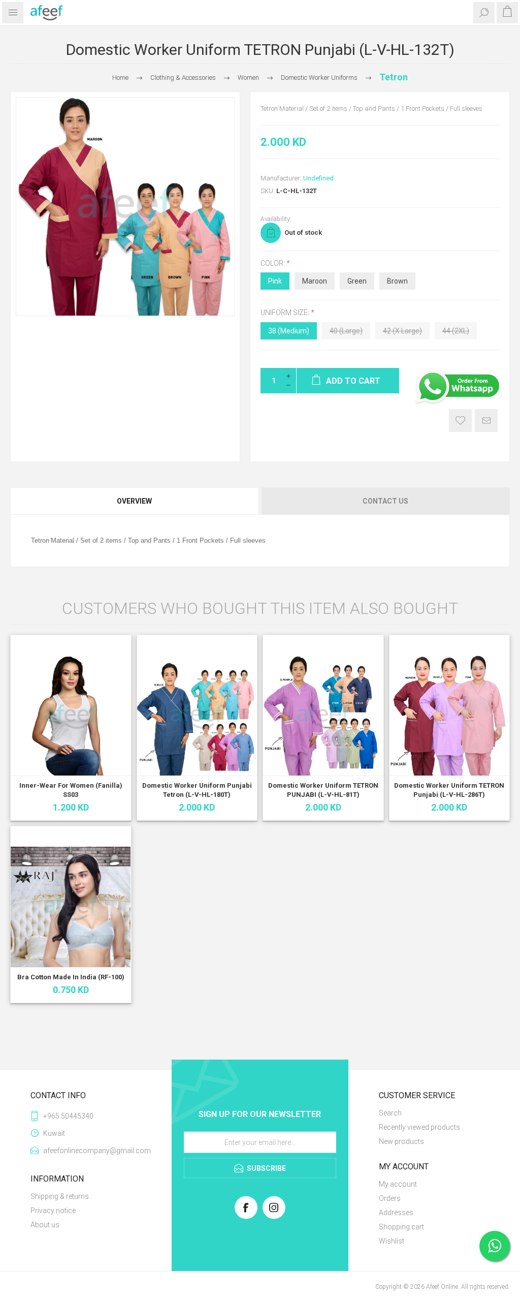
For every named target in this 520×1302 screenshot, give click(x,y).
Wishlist (391, 1241)
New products (401, 1141)
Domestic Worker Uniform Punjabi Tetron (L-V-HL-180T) (197, 790)
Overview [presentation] (134, 501)
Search (390, 1113)
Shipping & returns (59, 1196)
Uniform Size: (286, 313)
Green (357, 281)
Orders (390, 1198)
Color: (273, 263)
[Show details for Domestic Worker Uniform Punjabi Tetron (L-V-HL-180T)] (197, 716)
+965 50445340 (68, 1116)
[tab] (135, 501)
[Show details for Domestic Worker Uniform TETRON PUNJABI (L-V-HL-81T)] (323, 716)
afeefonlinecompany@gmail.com (92, 1150)
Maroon (314, 281)
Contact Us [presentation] (385, 501)
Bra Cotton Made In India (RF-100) (70, 977)
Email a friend (486, 420)
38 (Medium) (288, 331)
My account (398, 1184)
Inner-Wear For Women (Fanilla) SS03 (70, 790)
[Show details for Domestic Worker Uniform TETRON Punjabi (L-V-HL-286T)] (449, 716)
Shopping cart (401, 1227)
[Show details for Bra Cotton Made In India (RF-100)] (71, 907)
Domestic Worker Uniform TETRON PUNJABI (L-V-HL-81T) (323, 790)
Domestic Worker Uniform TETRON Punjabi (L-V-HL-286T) (449, 790)
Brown (397, 281)
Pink (275, 281)
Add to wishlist (460, 420)
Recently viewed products (419, 1127)
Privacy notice (53, 1210)
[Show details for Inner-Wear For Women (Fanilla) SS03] (71, 716)
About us (44, 1225)
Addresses (396, 1212)
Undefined (318, 178)
